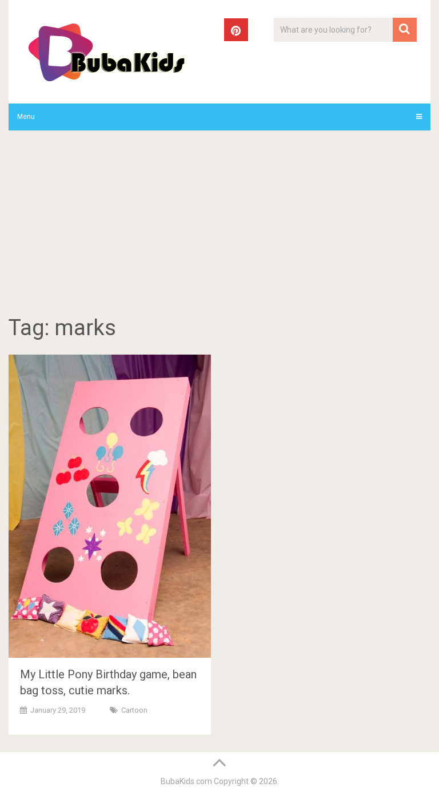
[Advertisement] (219, 225)
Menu (26, 117)
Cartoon (134, 710)
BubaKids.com (186, 781)
